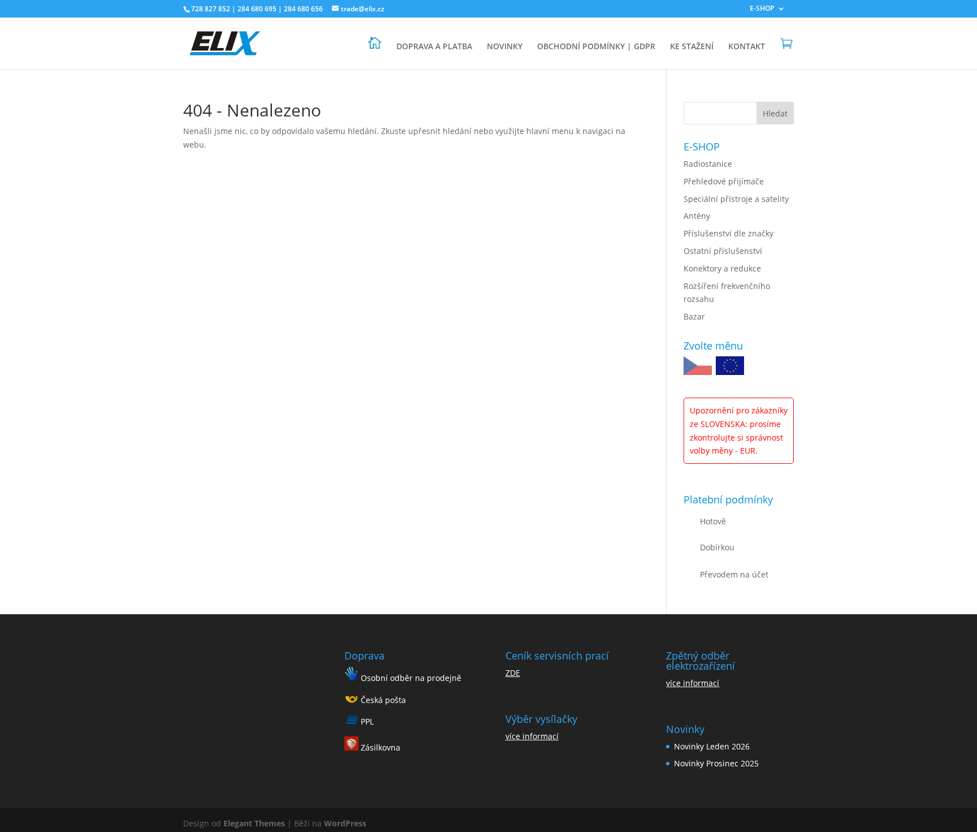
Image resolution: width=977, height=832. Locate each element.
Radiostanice (708, 163)
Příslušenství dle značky (728, 233)
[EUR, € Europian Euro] (730, 367)
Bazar (694, 316)
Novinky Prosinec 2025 (716, 763)
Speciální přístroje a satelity (736, 198)
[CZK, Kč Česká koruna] (698, 367)
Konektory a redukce (722, 268)
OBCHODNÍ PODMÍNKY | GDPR (596, 46)
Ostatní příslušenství (723, 250)
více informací (532, 736)
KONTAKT (746, 46)
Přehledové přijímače (724, 181)
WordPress (345, 823)
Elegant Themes (254, 823)
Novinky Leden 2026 (712, 746)
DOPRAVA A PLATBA (434, 46)
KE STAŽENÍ (692, 46)
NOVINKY (504, 46)
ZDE (512, 672)
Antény (697, 215)
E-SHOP (762, 9)
